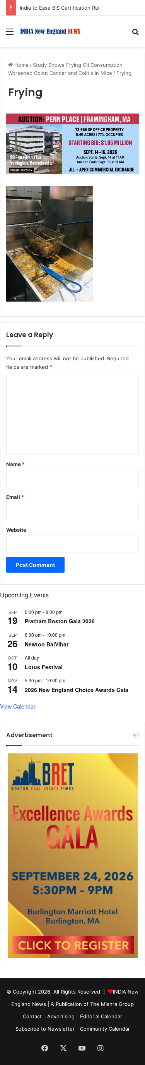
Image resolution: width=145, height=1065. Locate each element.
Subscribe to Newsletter (45, 1029)
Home (21, 65)
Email (15, 497)
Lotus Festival (44, 667)
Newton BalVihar (46, 644)
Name (15, 464)
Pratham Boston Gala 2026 (60, 621)
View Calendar (18, 706)
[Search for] (135, 34)
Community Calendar (105, 1029)
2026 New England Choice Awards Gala (76, 690)
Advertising (61, 1016)
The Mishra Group (112, 1004)
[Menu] (10, 34)
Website (16, 530)
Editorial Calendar (101, 1016)
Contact (32, 1016)
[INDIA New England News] (50, 31)
